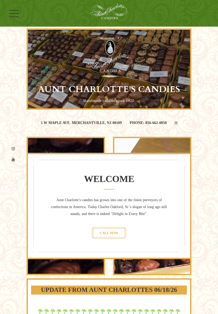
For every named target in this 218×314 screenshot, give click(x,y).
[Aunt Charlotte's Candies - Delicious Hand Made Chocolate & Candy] (109, 12)
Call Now (109, 233)
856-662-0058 (156, 123)
